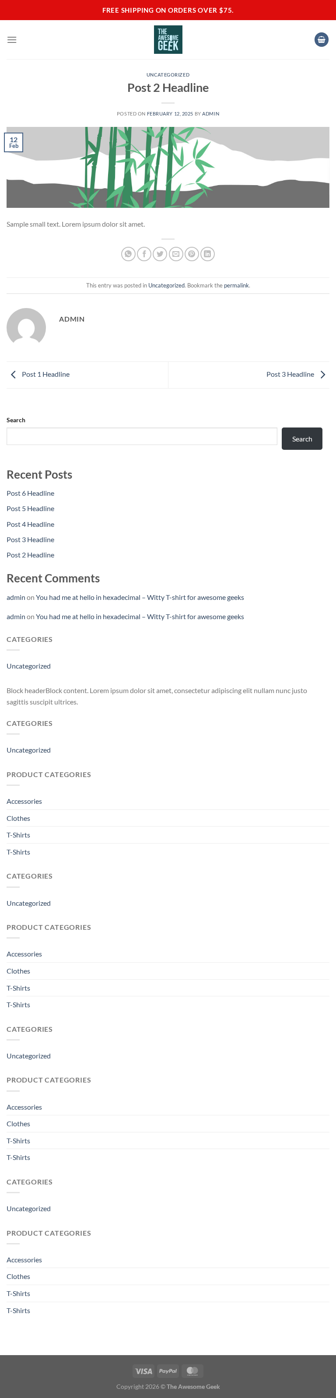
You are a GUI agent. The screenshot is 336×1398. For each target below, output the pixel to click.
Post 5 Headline (30, 508)
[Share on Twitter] (160, 254)
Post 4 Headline (30, 524)
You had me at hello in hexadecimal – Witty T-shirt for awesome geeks (140, 597)
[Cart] (322, 39)
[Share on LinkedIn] (207, 254)
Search (16, 420)
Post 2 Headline (30, 554)
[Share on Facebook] (144, 254)
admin (210, 113)
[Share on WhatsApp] (128, 254)
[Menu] (12, 39)
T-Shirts (18, 834)
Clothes (18, 818)
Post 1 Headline (45, 374)
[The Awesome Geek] (168, 39)
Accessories (24, 801)
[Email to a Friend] (176, 254)
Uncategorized (168, 74)
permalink (236, 285)
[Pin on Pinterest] (192, 254)
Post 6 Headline (30, 493)
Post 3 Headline (290, 374)
